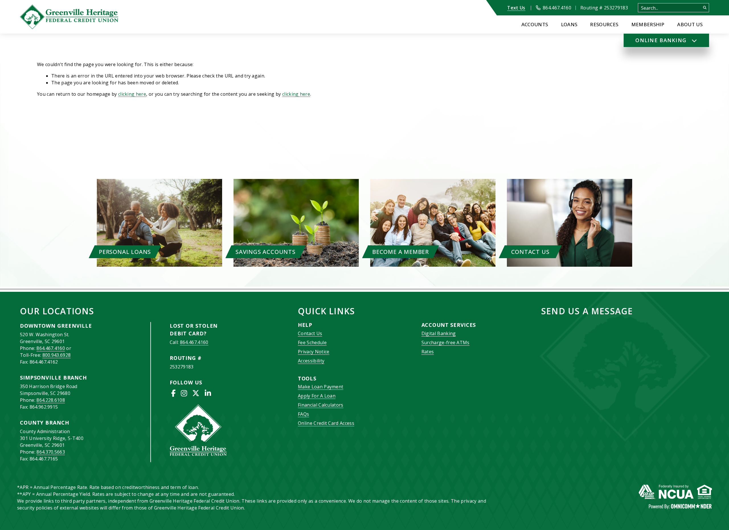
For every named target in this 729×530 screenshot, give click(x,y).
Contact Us (310, 333)
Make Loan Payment (320, 387)
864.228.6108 (50, 400)
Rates (427, 351)
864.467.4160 (50, 348)
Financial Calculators (320, 405)
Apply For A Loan (316, 396)
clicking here (132, 94)
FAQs (303, 414)
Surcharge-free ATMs (445, 342)
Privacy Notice (313, 351)
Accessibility (311, 361)
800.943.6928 (56, 355)
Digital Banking (438, 333)
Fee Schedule (312, 342)
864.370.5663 (50, 452)
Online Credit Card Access (326, 423)
